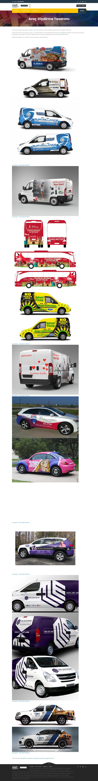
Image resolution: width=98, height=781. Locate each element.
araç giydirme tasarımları (38, 758)
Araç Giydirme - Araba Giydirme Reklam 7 (21, 701)
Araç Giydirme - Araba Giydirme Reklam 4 (21, 395)
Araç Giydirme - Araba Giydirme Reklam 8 (21, 752)
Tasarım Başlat (81, 5)
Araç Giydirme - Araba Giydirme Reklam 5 (21, 522)
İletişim (82, 10)
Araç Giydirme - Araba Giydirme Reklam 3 (21, 343)
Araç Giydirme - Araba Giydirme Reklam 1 (21, 165)
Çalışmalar (35, 10)
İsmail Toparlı (25, 10)
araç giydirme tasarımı (49, 758)
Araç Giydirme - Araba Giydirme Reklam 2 (21, 216)
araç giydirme (63, 32)
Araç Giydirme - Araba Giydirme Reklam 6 (21, 574)
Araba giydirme (23, 758)
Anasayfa (16, 10)
